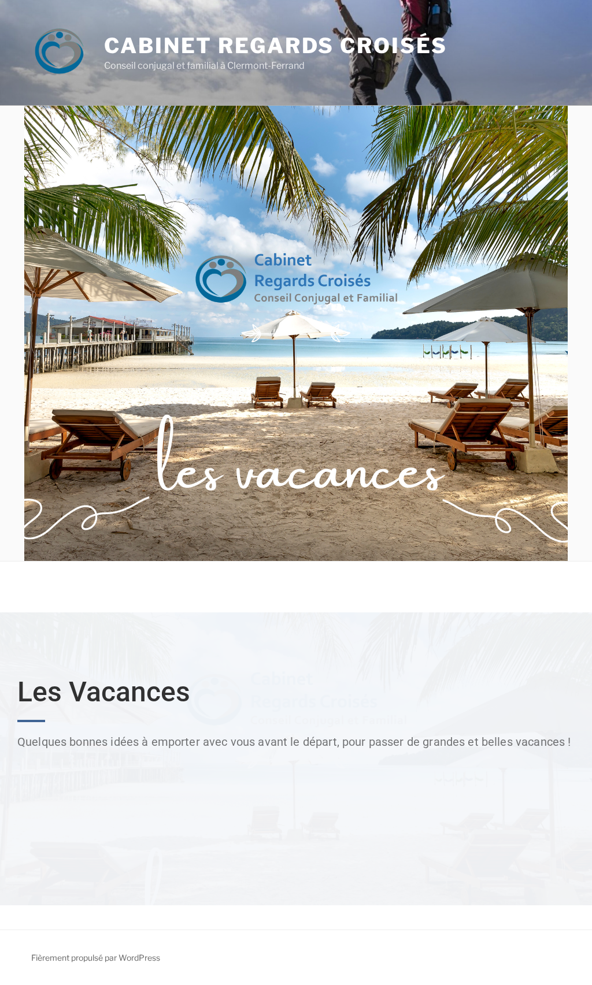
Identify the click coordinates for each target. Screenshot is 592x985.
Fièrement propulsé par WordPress (95, 957)
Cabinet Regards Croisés (275, 45)
